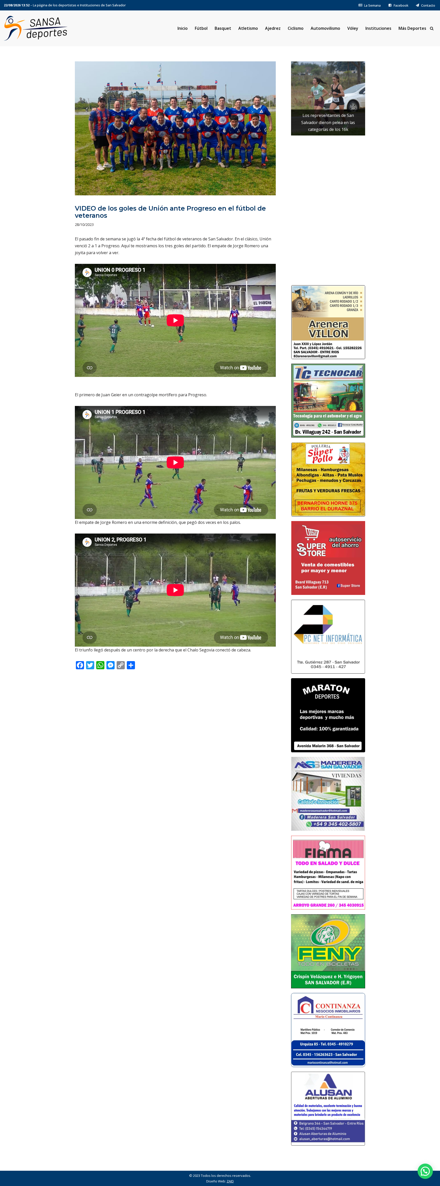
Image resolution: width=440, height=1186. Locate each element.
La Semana (372, 5)
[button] (425, 1171)
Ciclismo (296, 28)
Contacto (428, 5)
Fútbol (201, 28)
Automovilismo (325, 28)
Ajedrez (273, 28)
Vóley (352, 28)
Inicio (182, 28)
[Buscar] (432, 28)
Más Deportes (412, 28)
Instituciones (378, 28)
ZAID (230, 1181)
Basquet (223, 28)
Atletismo (248, 28)
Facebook (401, 5)
